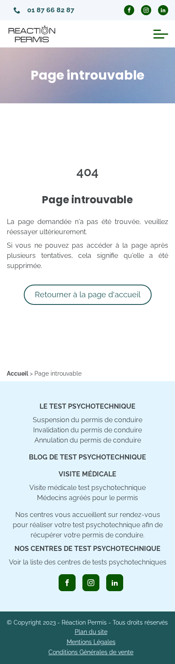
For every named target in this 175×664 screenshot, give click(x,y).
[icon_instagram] (90, 582)
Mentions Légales (91, 642)
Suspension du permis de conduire (87, 420)
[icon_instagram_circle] (146, 10)
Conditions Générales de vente (90, 652)
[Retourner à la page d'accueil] (32, 34)
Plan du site (91, 631)
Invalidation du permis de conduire (87, 430)
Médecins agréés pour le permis (87, 498)
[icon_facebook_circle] (129, 10)
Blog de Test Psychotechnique (87, 457)
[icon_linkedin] (114, 582)
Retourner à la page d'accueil (88, 294)
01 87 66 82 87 (50, 10)
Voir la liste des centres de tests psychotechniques (88, 562)
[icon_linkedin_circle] (163, 10)
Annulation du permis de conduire (87, 440)
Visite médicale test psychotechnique (87, 488)
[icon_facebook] (67, 582)
